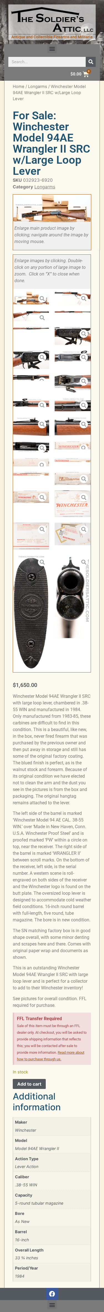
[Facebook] (52, 1294)
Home (18, 86)
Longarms (37, 86)
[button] (52, 48)
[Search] (91, 62)
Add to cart (29, 1084)
